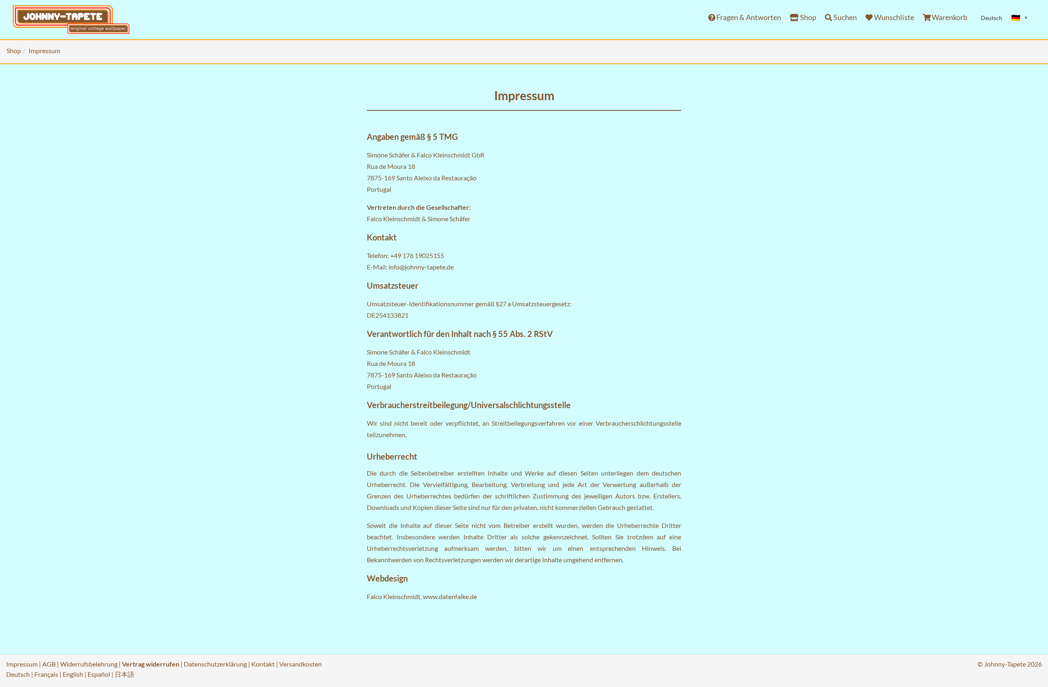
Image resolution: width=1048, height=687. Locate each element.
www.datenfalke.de (450, 596)
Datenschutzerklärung (215, 664)
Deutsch (18, 674)
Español (99, 674)
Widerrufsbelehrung (88, 664)
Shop (807, 17)
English (73, 674)
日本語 (124, 674)
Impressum (22, 664)
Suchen (844, 17)
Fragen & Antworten (748, 17)
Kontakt (263, 664)
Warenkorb (949, 17)
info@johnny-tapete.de (421, 267)
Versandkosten (300, 664)
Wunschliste (893, 17)
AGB (49, 664)
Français (46, 674)
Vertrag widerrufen (150, 664)
